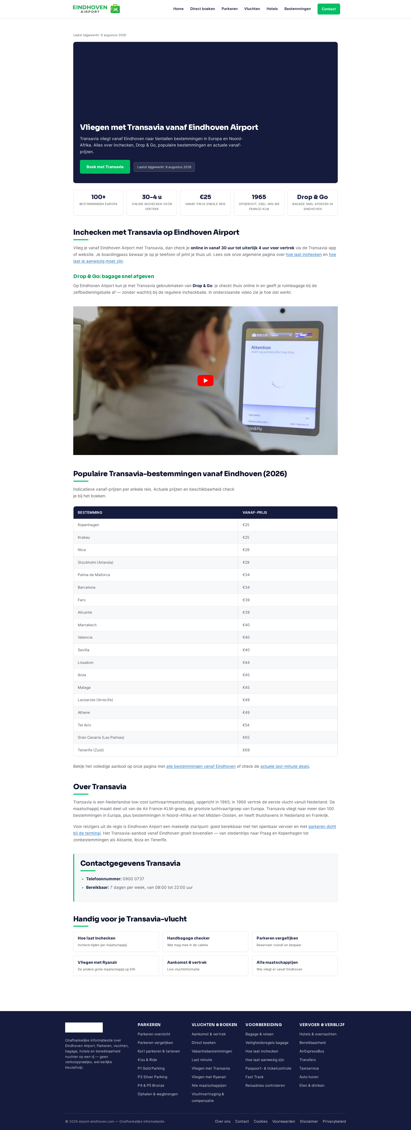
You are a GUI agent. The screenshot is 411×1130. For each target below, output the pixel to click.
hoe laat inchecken (304, 254)
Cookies (261, 1121)
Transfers (307, 1059)
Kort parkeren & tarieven (159, 1051)
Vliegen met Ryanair (209, 1077)
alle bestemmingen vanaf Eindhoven (201, 766)
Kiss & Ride (147, 1059)
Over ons (222, 1121)
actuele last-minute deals (284, 766)
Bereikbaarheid (312, 1042)
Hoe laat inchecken (261, 1051)
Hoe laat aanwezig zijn (264, 1059)
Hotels (272, 8)
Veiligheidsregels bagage (267, 1042)
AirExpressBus (311, 1051)
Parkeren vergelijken (155, 1042)
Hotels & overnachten (318, 1034)
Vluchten (252, 8)
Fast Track (254, 1077)
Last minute (202, 1059)
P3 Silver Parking (152, 1077)
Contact (329, 9)
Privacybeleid (334, 1121)
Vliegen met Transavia (211, 1068)
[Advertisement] (205, 87)
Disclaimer (309, 1121)
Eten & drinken (311, 1085)
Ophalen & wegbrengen (158, 1094)
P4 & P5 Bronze (151, 1085)
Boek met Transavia (105, 166)
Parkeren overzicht (154, 1034)
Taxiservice (309, 1068)
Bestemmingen (297, 8)
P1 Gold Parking (151, 1068)
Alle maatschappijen (209, 1085)
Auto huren (308, 1077)
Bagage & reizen (259, 1034)
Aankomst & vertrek (209, 1034)
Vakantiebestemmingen (212, 1051)
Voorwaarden (283, 1121)
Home (178, 8)
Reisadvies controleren (265, 1085)
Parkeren (230, 8)
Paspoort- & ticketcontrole (268, 1068)
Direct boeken (202, 8)
